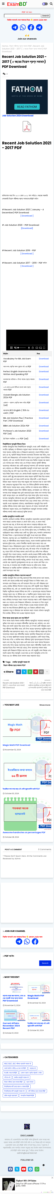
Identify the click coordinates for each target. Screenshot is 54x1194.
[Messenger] (31, 27)
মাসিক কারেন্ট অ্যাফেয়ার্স (10, 1095)
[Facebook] (18, 671)
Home (5, 46)
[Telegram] (16, 27)
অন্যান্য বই (33, 1068)
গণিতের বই (7, 1077)
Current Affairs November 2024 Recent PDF (11, 1026)
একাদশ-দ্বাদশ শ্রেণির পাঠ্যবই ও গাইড (31, 1073)
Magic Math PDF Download (16, 745)
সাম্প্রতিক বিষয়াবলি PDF (27, 1095)
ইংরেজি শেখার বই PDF (10, 1073)
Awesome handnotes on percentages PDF (24, 832)
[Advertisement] (27, 171)
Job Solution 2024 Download (17, 115)
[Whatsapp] (24, 27)
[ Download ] (27, 215)
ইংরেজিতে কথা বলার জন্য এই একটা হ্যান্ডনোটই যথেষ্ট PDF (21, 789)
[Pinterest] (35, 671)
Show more (44, 705)
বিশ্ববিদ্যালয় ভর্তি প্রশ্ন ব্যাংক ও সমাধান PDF (16, 1086)
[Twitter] (24, 671)
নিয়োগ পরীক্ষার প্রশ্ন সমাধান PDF (20, 46)
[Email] (41, 671)
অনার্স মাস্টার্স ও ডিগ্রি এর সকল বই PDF (15, 1068)
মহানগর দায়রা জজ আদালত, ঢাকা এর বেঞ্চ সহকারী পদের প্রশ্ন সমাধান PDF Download (14, 998)
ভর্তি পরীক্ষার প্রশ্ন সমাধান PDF (36, 1091)
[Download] (27, 228)
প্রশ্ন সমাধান (29, 1082)
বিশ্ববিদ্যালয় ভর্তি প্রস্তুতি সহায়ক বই (14, 1091)
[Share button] (46, 671)
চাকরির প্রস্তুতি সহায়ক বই (21, 662)
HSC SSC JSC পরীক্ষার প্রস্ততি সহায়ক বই (17, 1063)
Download (44, 358)
